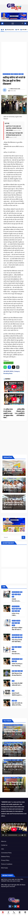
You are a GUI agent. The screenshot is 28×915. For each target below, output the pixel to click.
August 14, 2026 (10, 734)
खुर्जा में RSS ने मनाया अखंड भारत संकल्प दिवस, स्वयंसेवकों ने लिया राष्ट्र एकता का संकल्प (14, 128)
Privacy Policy (5, 860)
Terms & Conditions (6, 864)
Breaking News (10, 29)
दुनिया (19, 608)
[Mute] (22, 835)
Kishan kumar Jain (15, 88)
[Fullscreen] (25, 835)
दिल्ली (17, 608)
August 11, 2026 (10, 787)
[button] (22, 23)
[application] (14, 829)
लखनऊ (13, 625)
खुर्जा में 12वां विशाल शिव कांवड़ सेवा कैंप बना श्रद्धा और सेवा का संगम (13, 784)
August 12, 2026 (10, 769)
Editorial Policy (5, 856)
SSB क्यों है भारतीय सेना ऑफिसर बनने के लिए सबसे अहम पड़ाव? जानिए (17, 705)
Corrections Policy (6, 852)
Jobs (2, 849)
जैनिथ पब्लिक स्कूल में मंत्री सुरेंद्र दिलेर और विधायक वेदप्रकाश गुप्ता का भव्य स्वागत (14, 135)
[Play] (3, 835)
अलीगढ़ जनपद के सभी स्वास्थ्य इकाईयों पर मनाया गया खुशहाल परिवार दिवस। (8, 413)
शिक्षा (21, 637)
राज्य (13, 596)
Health (13, 620)
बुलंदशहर (18, 742)
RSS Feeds (4, 868)
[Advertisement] (14, 56)
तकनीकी (13, 608)
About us (3, 841)
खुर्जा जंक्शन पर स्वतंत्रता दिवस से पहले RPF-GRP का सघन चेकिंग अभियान (13, 504)
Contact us (4, 845)
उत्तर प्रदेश (24, 29)
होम (3, 29)
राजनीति (19, 594)
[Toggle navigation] (13, 23)
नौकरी (13, 594)
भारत (18, 29)
